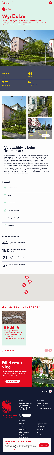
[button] (45, 135)
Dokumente (40, 429)
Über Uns (22, 424)
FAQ (38, 432)
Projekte (21, 435)
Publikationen (23, 437)
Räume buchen (41, 426)
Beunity (39, 435)
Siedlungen (22, 429)
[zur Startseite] (8, 2)
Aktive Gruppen (24, 432)
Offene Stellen (41, 406)
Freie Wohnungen (42, 403)
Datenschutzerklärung (10, 449)
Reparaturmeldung (42, 424)
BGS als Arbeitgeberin (44, 408)
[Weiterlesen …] (14, 328)
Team (21, 426)
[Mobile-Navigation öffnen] (50, 2)
